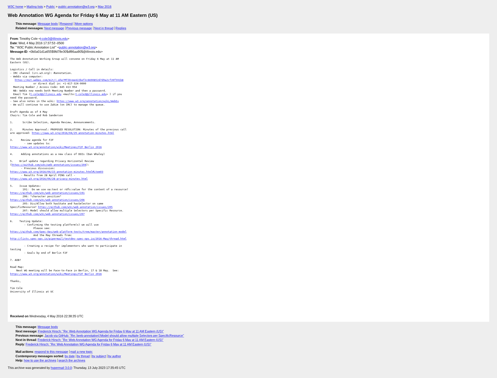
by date (70, 356)
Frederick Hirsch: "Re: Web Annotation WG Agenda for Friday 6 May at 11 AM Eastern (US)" (101, 331)
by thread (83, 356)
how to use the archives (40, 360)
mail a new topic (81, 351)
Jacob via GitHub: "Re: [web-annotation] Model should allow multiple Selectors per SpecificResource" (114, 335)
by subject (99, 356)
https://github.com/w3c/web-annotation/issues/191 (47, 192)
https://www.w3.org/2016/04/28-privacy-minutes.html (49, 178)
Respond (66, 23)
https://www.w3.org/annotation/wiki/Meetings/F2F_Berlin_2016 (56, 147)
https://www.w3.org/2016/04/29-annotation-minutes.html (73, 132)
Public (50, 6)
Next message (54, 28)
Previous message (79, 28)
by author (114, 356)
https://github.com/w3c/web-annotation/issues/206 (47, 199)
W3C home (15, 6)
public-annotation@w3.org (76, 6)
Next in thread (103, 28)
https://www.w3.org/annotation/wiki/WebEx (88, 101)
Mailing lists (35, 6)
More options (84, 23)
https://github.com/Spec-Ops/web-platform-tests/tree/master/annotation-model (68, 231)
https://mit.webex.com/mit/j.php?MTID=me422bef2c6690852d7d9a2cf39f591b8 (69, 80)
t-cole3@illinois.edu (54, 38)
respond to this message (51, 351)
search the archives (71, 360)
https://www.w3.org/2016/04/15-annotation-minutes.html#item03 (56, 171)
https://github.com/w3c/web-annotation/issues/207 (47, 214)
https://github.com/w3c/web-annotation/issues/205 (75, 207)
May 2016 (104, 6)
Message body (48, 23)
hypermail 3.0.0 (61, 367)
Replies (121, 28)
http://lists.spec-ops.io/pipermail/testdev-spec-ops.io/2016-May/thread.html (68, 238)
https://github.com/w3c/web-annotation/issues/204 (49, 164)
